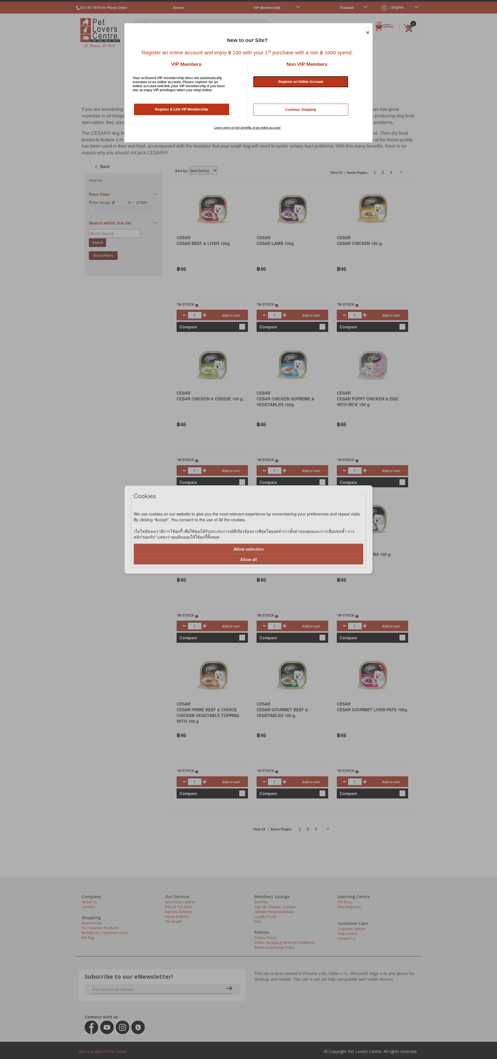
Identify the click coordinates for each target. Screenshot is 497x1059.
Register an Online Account (300, 82)
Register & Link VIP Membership (181, 109)
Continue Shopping (300, 110)
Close (367, 29)
